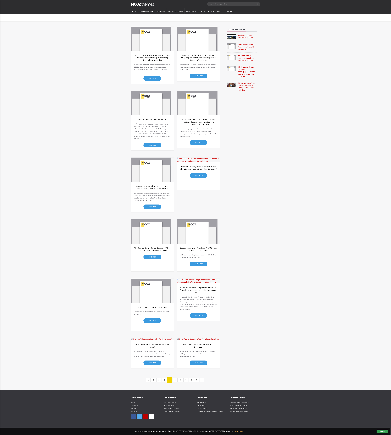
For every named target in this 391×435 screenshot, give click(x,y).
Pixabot (133, 408)
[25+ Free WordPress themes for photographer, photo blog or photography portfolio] (231, 68)
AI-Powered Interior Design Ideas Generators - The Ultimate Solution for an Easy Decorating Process (198, 290)
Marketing (161, 11)
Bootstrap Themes (175, 11)
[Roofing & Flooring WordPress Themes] (231, 36)
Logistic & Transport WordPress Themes (210, 411)
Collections (191, 11)
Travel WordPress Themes (238, 405)
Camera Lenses (201, 405)
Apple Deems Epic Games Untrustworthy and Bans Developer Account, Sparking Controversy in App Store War (198, 122)
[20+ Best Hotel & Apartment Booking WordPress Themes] (231, 57)
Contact (229, 11)
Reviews (211, 11)
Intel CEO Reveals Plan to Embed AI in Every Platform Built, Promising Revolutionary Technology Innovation (152, 57)
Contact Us (134, 405)
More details (239, 431)
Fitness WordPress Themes (238, 408)
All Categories (201, 402)
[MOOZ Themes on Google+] (151, 416)
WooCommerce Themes (171, 408)
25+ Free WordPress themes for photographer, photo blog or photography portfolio (246, 72)
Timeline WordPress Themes (239, 411)
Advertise (134, 411)
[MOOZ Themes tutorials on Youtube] (145, 416)
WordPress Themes (170, 402)
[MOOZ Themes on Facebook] (133, 416)
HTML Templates (169, 405)
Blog (203, 11)
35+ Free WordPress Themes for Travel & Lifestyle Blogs (246, 46)
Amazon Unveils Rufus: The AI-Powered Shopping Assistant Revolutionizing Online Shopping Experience (198, 57)
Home (134, 11)
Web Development (147, 11)
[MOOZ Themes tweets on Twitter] (139, 416)
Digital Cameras (202, 408)
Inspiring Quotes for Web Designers (152, 307)
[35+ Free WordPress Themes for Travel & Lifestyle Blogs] (231, 46)
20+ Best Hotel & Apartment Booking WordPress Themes (246, 58)
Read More (153, 78)
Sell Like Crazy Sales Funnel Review (152, 120)
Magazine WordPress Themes (239, 402)
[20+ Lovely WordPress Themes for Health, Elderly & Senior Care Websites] (231, 84)
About (219, 11)
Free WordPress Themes (172, 411)
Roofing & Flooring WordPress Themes (245, 36)
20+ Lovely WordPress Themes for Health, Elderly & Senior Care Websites (246, 86)
